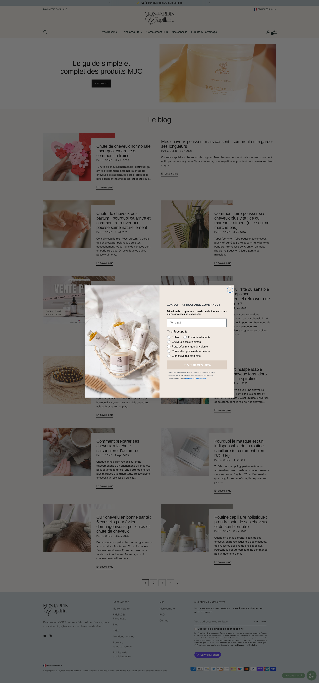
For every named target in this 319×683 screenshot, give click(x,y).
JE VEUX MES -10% (197, 364)
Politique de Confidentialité (195, 378)
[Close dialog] (230, 290)
